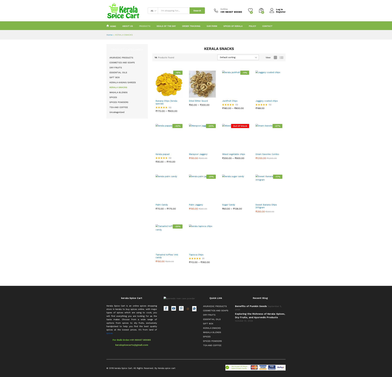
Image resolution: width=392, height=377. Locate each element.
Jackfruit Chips (229, 101)
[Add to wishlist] (172, 95)
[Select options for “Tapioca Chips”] (191, 248)
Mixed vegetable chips (233, 154)
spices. (109, 333)
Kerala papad (162, 154)
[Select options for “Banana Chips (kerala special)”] (158, 95)
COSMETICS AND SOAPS (122, 62)
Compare (179, 95)
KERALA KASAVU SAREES (122, 82)
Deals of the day (166, 26)
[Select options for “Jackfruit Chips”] (225, 95)
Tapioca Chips (196, 254)
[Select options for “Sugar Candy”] (225, 198)
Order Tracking (191, 26)
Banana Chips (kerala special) (166, 102)
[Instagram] (188, 309)
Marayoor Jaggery (198, 154)
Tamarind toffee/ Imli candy (167, 256)
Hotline (224, 9)
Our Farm (212, 26)
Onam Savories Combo (267, 154)
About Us (127, 26)
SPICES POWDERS (118, 102)
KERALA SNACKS (118, 87)
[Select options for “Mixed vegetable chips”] (225, 148)
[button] (258, 95)
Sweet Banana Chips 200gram (266, 206)
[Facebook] (166, 309)
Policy (252, 26)
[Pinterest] (181, 309)
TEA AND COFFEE (118, 107)
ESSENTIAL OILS (118, 72)
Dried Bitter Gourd (198, 101)
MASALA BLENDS (118, 92)
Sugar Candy (228, 204)
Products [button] (144, 26)
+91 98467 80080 (140, 340)
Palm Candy (162, 204)
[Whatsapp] (194, 308)
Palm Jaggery (196, 204)
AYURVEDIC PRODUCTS (121, 57)
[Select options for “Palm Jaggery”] (191, 198)
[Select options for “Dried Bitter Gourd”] (191, 95)
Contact (267, 26)
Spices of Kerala (233, 26)
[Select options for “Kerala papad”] (158, 148)
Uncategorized (116, 112)
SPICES (113, 97)
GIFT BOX (114, 77)
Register (281, 12)
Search (197, 10)
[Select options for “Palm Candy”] (158, 198)
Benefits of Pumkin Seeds (251, 306)
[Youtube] (173, 309)
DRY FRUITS (115, 67)
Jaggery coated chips (267, 101)
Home (113, 26)
